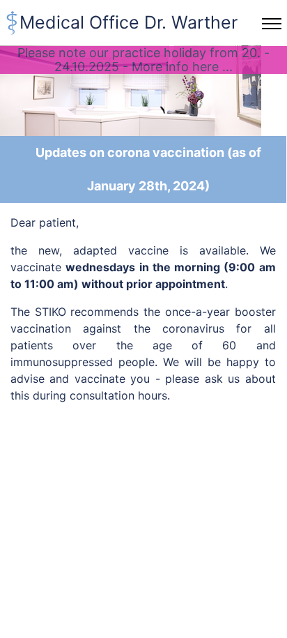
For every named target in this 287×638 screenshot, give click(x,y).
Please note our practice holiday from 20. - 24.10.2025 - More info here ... (143, 59)
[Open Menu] (271, 23)
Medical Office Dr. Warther (129, 22)
